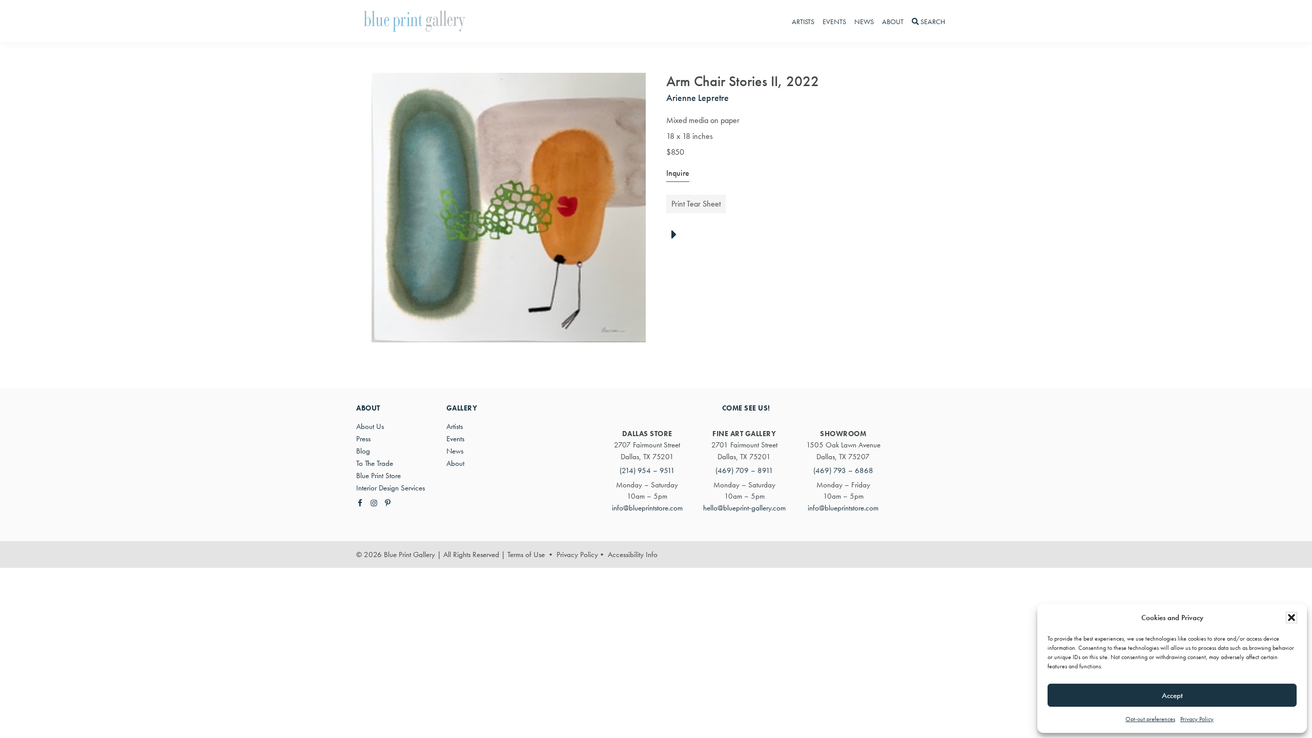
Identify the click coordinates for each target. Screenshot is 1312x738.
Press (363, 439)
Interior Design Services (390, 488)
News (454, 451)
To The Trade (374, 463)
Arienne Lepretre (697, 98)
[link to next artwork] (676, 235)
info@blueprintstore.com (647, 508)
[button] (1291, 617)
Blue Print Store (378, 475)
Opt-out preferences (1150, 719)
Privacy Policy (1197, 719)
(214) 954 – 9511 (647, 470)
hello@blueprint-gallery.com (744, 508)
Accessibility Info (633, 554)
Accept (1172, 695)
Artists (454, 426)
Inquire (677, 173)
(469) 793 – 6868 (843, 470)
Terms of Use (526, 554)
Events (455, 439)
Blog (363, 451)
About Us (370, 426)
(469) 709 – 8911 (744, 470)
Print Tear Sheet (696, 203)
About (455, 463)
